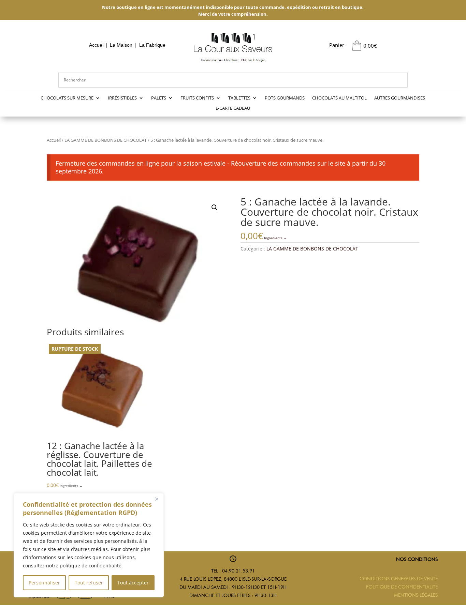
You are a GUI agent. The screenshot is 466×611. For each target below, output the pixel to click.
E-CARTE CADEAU (233, 108)
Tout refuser (89, 582)
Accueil (96, 45)
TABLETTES (239, 98)
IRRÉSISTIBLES (122, 98)
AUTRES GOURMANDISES (399, 98)
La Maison (121, 45)
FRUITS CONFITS (197, 98)
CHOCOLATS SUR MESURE (67, 98)
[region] (89, 545)
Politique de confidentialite (402, 587)
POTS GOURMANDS (285, 98)
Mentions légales (416, 595)
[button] (214, 207)
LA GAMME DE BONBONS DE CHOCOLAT (105, 140)
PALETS (158, 98)
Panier (336, 45)
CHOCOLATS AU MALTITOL (339, 98)
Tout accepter (133, 582)
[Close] (156, 499)
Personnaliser (44, 582)
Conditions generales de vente (399, 578)
